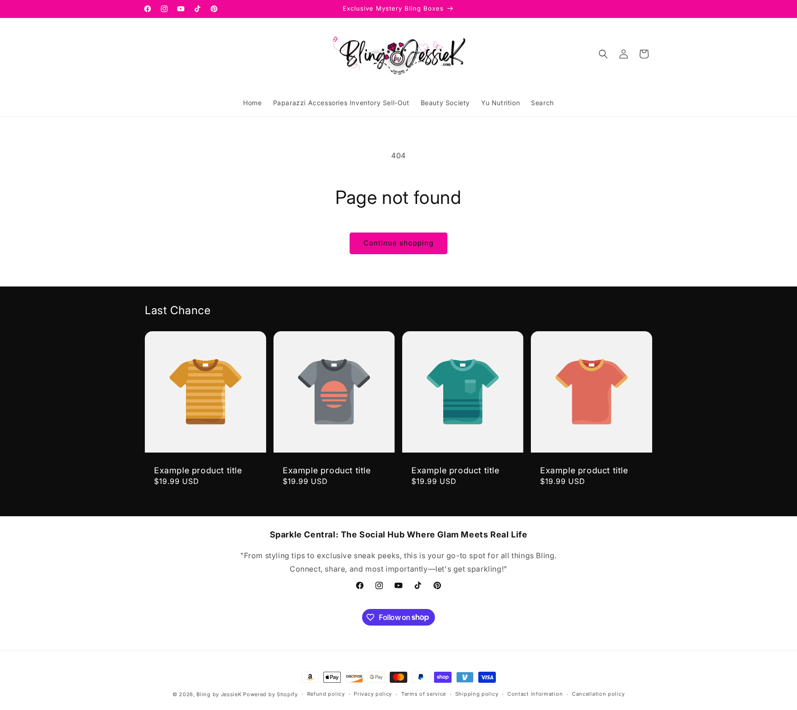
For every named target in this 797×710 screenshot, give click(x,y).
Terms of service (423, 694)
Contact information (535, 694)
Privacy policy (373, 694)
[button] (603, 54)
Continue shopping (398, 243)
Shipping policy (477, 694)
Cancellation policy (598, 694)
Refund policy (326, 694)
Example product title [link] (198, 470)
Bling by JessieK (218, 694)
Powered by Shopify (270, 694)
